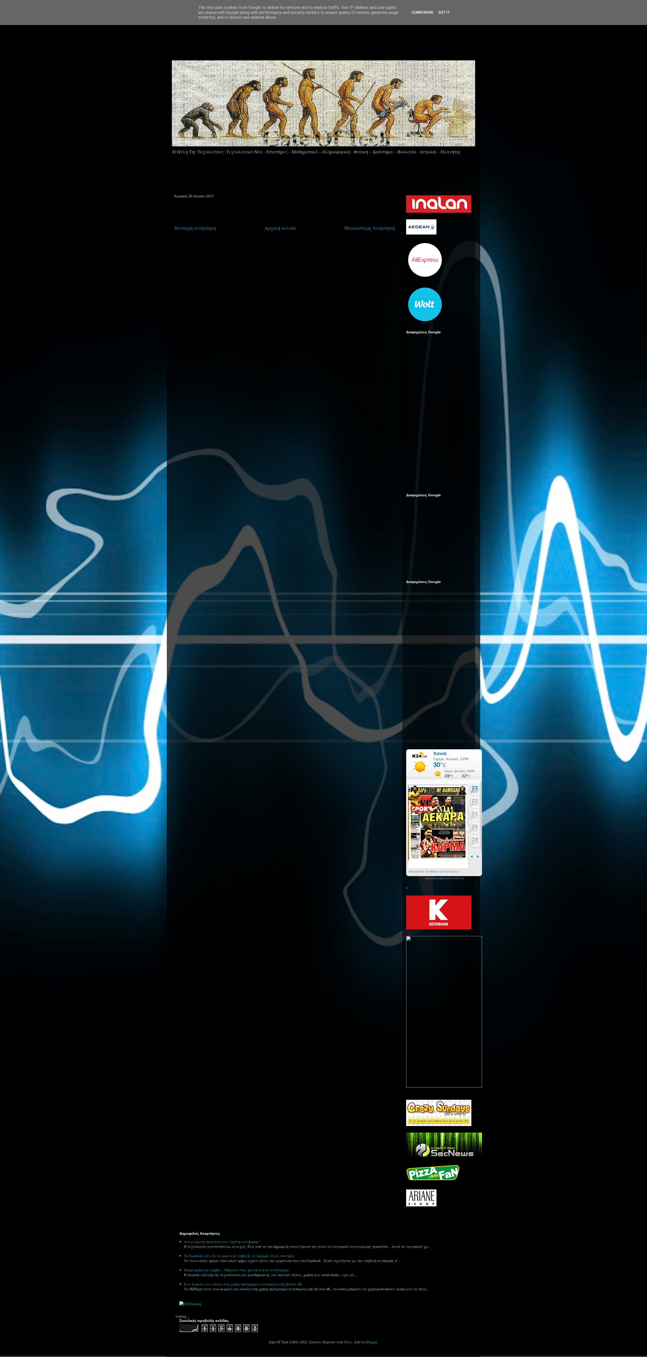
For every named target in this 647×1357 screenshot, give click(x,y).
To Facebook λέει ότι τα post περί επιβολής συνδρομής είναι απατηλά (239, 1255)
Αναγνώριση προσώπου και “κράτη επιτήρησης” (222, 1241)
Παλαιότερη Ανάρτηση (369, 227)
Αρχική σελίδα (280, 227)
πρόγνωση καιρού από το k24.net (444, 878)
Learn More (422, 12)
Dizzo (348, 1342)
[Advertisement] (337, 40)
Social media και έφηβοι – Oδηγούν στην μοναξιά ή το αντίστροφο (236, 1270)
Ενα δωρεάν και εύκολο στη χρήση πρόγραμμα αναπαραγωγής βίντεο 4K (243, 1284)
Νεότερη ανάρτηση (195, 227)
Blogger (371, 1342)
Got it (444, 12)
